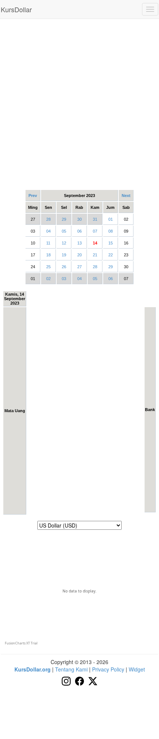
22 (110, 255)
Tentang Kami (71, 669)
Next (126, 195)
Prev (32, 195)
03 (64, 278)
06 (79, 231)
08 (110, 231)
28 (48, 219)
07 (95, 231)
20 (79, 255)
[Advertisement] (79, 104)
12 (64, 243)
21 (95, 255)
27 (79, 267)
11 (48, 243)
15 (110, 243)
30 (79, 219)
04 (48, 231)
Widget (137, 669)
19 (64, 255)
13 (79, 243)
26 (64, 267)
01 (110, 219)
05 (64, 231)
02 (48, 278)
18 (48, 255)
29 (64, 219)
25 (48, 267)
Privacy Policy (108, 669)
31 (95, 219)
